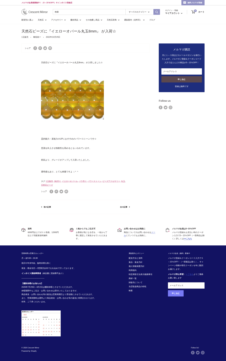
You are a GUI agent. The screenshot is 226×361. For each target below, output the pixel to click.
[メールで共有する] (50, 48)
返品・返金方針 (135, 262)
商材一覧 (133, 278)
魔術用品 (74, 20)
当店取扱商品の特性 (137, 286)
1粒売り (57, 181)
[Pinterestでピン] (40, 48)
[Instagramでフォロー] (170, 107)
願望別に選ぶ (27, 20)
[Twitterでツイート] (45, 48)
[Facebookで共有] (35, 48)
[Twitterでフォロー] (165, 107)
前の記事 (47, 207)
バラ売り (83, 181)
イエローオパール (70, 181)
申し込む (182, 79)
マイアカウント (172, 13)
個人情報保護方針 (136, 266)
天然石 (41, 20)
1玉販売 (24, 37)
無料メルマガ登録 (195, 3)
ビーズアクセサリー (111, 181)
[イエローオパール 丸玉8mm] (72, 99)
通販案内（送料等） (133, 20)
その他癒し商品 (92, 20)
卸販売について (135, 282)
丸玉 (123, 181)
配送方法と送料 (135, 258)
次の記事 (123, 207)
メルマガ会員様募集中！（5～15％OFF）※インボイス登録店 (46, 3)
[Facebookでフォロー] (160, 107)
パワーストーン (94, 181)
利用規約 (133, 270)
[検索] (156, 12)
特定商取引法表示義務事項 (140, 274)
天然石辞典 (112, 20)
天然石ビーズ (47, 185)
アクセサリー (57, 20)
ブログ (152, 20)
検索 (131, 290)
